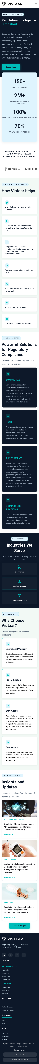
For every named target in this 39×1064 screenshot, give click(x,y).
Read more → (9, 834)
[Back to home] (12, 4)
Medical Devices (7, 1007)
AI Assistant (6, 979)
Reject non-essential (20, 1059)
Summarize (5, 970)
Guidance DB (6, 976)
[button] (36, 4)
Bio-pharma (5, 1004)
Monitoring (5, 973)
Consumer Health (8, 1010)
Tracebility (5, 994)
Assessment (6, 987)
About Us (5, 1034)
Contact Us (5, 1037)
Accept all (20, 1054)
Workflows (5, 991)
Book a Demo (11, 67)
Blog (3, 1020)
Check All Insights (19, 926)
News (4, 1023)
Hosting (4, 1040)
